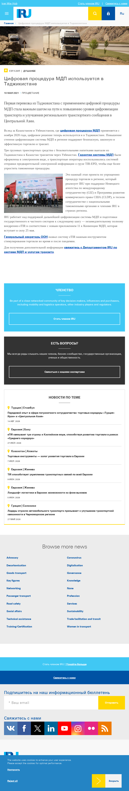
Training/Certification (19, 626)
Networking (14, 588)
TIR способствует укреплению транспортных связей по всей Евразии (50, 474)
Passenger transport (19, 595)
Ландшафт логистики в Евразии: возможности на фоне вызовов (47, 492)
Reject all (12, 781)
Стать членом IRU (88, 3)
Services (72, 603)
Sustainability (75, 611)
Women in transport (79, 626)
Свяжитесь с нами (116, 3)
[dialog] (64, 773)
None (70, 588)
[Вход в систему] (108, 13)
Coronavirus (74, 557)
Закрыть (114, 780)
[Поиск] (95, 13)
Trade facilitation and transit (84, 619)
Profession (73, 595)
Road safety (13, 603)
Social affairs (14, 611)
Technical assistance (19, 619)
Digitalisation (75, 565)
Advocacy (12, 557)
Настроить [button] (13, 769)
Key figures (13, 580)
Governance (74, 573)
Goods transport (16, 573)
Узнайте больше (76, 664)
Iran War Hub (9, 3)
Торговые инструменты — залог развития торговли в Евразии (46, 456)
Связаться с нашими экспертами (65, 371)
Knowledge (73, 580)
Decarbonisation (16, 565)
